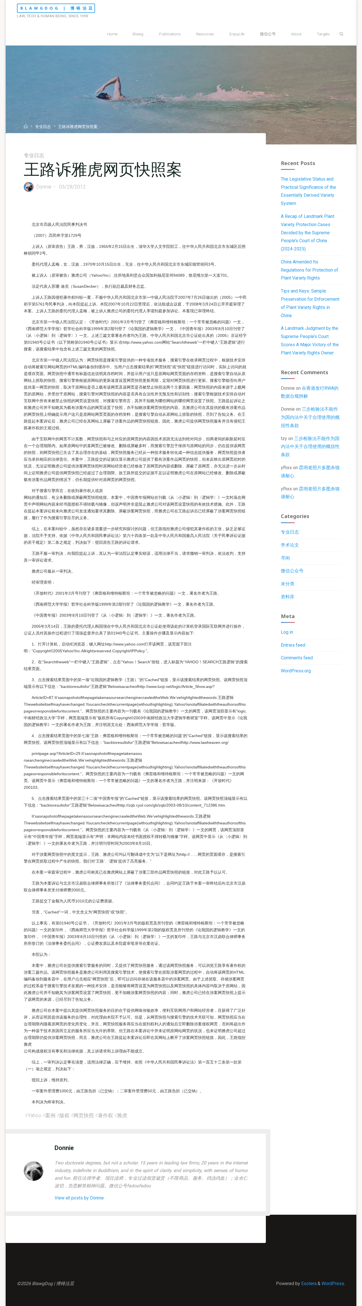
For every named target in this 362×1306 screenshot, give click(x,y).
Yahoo (34, 1115)
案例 (50, 1115)
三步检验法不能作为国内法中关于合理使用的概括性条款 (310, 417)
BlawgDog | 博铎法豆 (57, 8)
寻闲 (285, 558)
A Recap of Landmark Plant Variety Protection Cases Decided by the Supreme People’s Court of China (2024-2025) (307, 233)
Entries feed (293, 645)
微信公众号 (292, 570)
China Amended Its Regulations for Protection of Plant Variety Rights (309, 270)
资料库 (287, 596)
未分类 (287, 583)
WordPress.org (296, 670)
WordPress (333, 1283)
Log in (287, 632)
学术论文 (290, 545)
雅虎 (122, 1115)
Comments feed (297, 657)
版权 (64, 1115)
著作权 (105, 1115)
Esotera (308, 1283)
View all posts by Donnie (79, 1198)
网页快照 (84, 1115)
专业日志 (43, 127)
